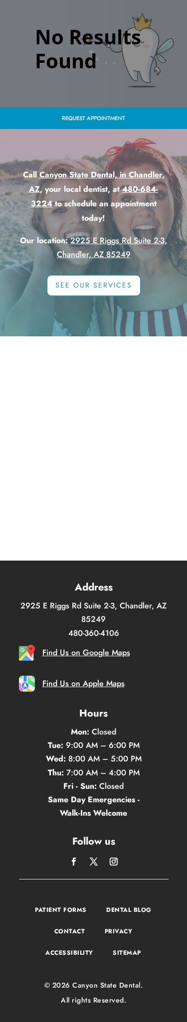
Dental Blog (129, 909)
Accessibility (69, 952)
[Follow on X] (94, 862)
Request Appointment (93, 118)
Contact (69, 931)
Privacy (119, 931)
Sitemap (127, 952)
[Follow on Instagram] (114, 862)
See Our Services (93, 285)
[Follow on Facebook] (74, 862)
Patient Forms (61, 909)
